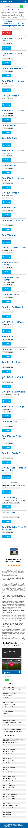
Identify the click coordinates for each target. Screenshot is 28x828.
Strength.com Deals (7, 708)
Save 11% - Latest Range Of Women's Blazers (13, 810)
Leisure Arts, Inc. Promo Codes (9, 693)
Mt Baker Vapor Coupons (8, 687)
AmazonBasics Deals (7, 717)
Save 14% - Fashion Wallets (9, 798)
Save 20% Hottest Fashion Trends (10, 742)
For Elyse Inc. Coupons (8, 697)
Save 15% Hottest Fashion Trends (10, 744)
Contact (20, 824)
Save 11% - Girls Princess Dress (10, 794)
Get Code (7, 33)
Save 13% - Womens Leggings (9, 780)
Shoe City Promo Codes (8, 702)
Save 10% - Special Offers (8, 792)
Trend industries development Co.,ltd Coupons (13, 706)
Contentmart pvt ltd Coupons (9, 704)
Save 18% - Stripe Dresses (9, 749)
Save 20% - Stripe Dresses (9, 751)
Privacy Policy (6, 825)
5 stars (19, 565)
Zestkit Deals (6, 726)
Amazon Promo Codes (8, 711)
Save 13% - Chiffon (7, 769)
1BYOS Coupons (6, 713)
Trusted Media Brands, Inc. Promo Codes (12, 729)
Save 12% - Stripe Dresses (9, 760)
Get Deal (6, 48)
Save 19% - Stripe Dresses (9, 765)
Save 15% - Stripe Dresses (9, 767)
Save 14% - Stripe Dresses (9, 771)
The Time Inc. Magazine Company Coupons (12, 731)
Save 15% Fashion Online (8, 747)
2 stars (11, 565)
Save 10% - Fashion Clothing (9, 778)
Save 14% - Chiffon (7, 756)
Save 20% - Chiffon (7, 774)
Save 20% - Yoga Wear (8, 783)
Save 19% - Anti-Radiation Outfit (10, 805)
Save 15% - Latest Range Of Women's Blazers (13, 819)
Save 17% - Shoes (7, 803)
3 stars (14, 565)
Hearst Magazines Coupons (9, 715)
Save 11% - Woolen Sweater (9, 776)
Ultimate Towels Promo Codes (9, 720)
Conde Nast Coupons (7, 724)
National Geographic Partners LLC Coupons (12, 722)
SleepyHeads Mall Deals (8, 699)
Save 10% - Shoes (7, 789)
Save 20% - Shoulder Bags (9, 801)
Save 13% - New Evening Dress (10, 796)
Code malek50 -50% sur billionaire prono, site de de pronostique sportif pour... (13, 740)
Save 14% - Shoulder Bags (9, 787)
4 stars (16, 565)
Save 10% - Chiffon (7, 762)
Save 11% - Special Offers (8, 807)
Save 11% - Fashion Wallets (9, 785)
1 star (8, 565)
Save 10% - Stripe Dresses (9, 753)
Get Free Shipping (7, 812)
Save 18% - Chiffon (7, 758)
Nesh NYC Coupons (7, 695)
